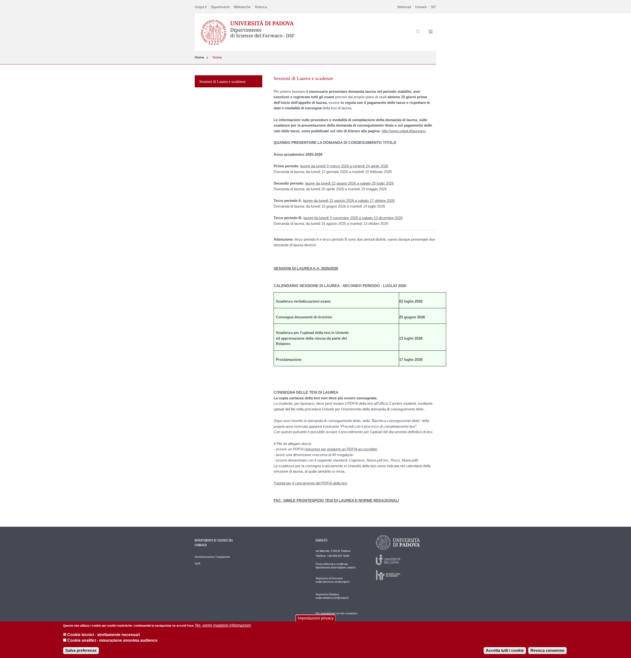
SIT (433, 7)
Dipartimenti (220, 7)
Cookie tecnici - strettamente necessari (103, 635)
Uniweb (421, 7)
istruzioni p (314, 449)
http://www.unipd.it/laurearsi (403, 131)
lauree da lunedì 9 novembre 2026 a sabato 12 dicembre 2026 (353, 218)
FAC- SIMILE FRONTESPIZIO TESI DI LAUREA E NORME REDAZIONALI (336, 500)
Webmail (404, 7)
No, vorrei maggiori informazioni (223, 625)
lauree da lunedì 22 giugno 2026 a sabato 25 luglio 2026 (349, 183)
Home (199, 57)
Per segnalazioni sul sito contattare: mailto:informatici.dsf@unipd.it (337, 618)
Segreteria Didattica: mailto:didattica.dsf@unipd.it (332, 596)
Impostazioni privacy (315, 618)
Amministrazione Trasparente (212, 556)
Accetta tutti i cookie (505, 650)
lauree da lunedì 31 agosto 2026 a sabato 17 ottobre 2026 (349, 200)
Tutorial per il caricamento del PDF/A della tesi (310, 483)
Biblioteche (242, 7)
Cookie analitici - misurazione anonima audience (112, 640)
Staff (197, 563)
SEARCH (427, 38)
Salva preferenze (81, 650)
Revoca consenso (547, 650)
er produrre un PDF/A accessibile (349, 449)
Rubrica (261, 7)
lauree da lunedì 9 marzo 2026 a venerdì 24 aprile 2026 (344, 166)
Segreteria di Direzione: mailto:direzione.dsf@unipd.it (333, 580)
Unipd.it (201, 7)
